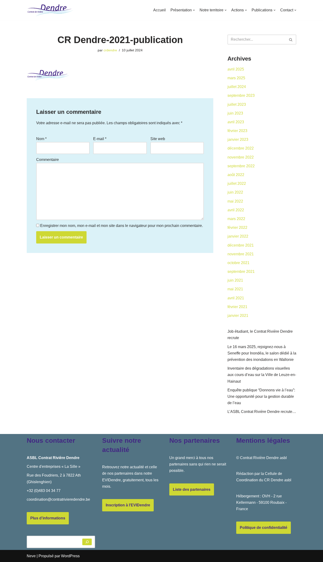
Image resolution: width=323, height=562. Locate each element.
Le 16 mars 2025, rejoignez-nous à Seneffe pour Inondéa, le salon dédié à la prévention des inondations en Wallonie (261, 353)
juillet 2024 (236, 87)
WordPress (70, 556)
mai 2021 (235, 289)
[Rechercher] (291, 39)
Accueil (159, 10)
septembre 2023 (241, 95)
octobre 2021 (238, 263)
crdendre (110, 50)
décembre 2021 (240, 245)
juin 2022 (235, 192)
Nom (41, 139)
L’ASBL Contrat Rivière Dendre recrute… (261, 412)
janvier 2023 (237, 139)
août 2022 (235, 175)
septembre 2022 (241, 166)
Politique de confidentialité (263, 528)
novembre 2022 (240, 157)
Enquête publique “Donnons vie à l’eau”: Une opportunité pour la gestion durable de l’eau (261, 396)
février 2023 (237, 131)
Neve (31, 556)
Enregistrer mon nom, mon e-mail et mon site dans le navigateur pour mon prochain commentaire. (121, 226)
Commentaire (47, 160)
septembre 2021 (241, 272)
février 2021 (237, 307)
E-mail (99, 139)
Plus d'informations (47, 518)
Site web (157, 139)
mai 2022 (235, 201)
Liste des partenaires (191, 489)
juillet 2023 (236, 104)
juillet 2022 (236, 183)
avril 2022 (235, 210)
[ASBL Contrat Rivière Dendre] (50, 10)
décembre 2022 (240, 148)
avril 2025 (235, 69)
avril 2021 (235, 298)
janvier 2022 (237, 236)
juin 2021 (235, 280)
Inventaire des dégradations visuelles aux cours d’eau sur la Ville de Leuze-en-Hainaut (261, 374)
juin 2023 (235, 113)
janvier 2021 (237, 316)
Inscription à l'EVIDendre (128, 505)
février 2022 (237, 228)
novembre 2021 (240, 254)
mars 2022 (236, 219)
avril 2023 (235, 122)
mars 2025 (236, 78)
